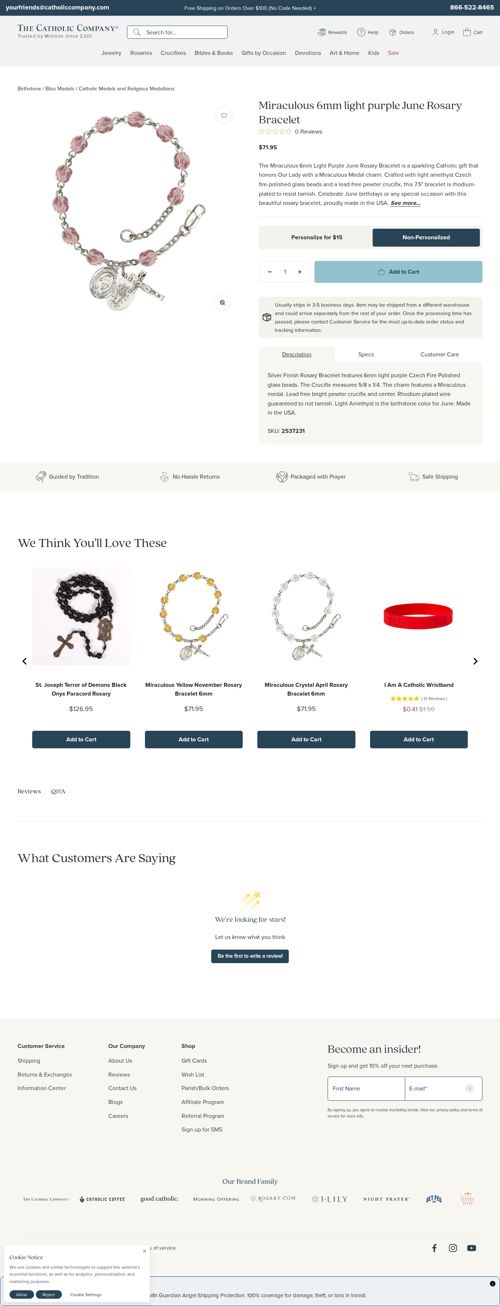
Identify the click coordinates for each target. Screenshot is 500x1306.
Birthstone (29, 88)
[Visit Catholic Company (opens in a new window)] (45, 1199)
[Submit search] (138, 32)
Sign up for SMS (202, 1129)
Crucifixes (173, 53)
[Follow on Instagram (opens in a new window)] (453, 1248)
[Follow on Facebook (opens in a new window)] (434, 1248)
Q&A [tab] (58, 791)
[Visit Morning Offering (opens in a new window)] (216, 1199)
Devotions (308, 53)
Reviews (119, 1074)
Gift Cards (194, 1060)
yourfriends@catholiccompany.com (57, 7)
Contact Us (122, 1088)
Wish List (193, 1074)
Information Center (42, 1088)
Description (296, 354)
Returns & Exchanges (45, 1074)
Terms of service (157, 1247)
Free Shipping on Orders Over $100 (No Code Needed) (250, 8)
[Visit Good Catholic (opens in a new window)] (159, 1199)
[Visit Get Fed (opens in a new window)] (434, 1199)
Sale (393, 53)
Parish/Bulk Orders (205, 1088)
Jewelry (111, 53)
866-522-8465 (472, 7)
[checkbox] (224, 114)
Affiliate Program (203, 1102)
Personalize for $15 (317, 237)
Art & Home (344, 53)
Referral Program (203, 1116)
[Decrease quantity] (269, 271)
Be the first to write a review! (250, 955)
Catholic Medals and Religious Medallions (127, 88)
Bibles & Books (214, 53)
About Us (120, 1060)
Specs (366, 354)
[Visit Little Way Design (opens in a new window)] (468, 1199)
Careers (118, 1116)
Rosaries (141, 53)
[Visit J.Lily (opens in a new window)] (329, 1199)
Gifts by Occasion (264, 53)
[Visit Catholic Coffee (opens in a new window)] (102, 1199)
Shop (188, 1046)
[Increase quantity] (299, 271)
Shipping (29, 1060)
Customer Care (440, 354)
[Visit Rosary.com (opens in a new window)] (272, 1199)
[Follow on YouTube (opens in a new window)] (472, 1248)
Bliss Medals (59, 88)
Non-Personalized (426, 237)
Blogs (115, 1102)
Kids (373, 53)
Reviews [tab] (29, 791)
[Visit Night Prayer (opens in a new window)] (386, 1199)
